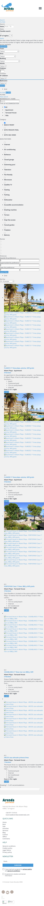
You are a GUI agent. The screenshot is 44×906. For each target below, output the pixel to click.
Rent (4, 824)
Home (5, 822)
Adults (2, 63)
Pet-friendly (8, 175)
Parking (7, 195)
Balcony (7, 235)
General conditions (9, 846)
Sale (4, 826)
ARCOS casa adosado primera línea (16, 757)
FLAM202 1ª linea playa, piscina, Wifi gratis (19, 477)
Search (2, 20)
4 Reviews (7, 591)
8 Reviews (7, 373)
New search (4, 97)
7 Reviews (7, 762)
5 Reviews (7, 677)
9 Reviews (7, 482)
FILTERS (2, 22)
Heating (7, 190)
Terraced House (10, 113)
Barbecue (7, 155)
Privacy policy (7, 852)
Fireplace (7, 230)
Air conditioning (9, 149)
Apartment (9, 110)
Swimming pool (9, 165)
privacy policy (27, 869)
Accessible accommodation (13, 205)
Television (7, 170)
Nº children (4, 76)
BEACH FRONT (9, 125)
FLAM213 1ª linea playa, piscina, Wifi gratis (19, 368)
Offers (5, 837)
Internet (7, 144)
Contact (5, 835)
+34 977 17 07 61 (11, 813)
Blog (4, 832)
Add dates (3, 46)
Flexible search (5, 31)
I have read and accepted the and (18, 870)
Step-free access (9, 220)
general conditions (14, 871)
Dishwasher (8, 200)
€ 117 (10, 389)
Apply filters (4, 272)
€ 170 (10, 779)
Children (3, 68)
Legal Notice (7, 850)
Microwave (8, 180)
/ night (14, 389)
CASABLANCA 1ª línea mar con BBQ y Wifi (18, 672)
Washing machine (10, 210)
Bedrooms (3, 81)
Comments (6, 839)
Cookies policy (7, 848)
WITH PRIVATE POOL (11, 130)
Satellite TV (8, 185)
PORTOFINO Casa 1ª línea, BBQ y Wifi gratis (19, 586)
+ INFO (6, 392)
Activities (6, 828)
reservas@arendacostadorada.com (17, 815)
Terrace (6, 215)
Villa (6, 115)
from (6, 389)
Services (5, 830)
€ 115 (10, 608)
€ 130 (10, 693)
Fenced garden (9, 225)
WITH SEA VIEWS (10, 135)
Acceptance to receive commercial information (15, 874)
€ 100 (10, 499)
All (6, 107)
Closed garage (9, 160)
